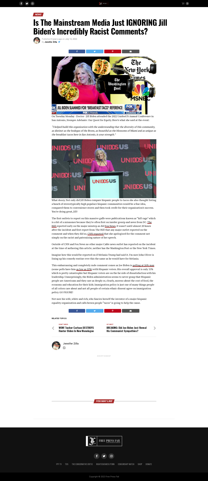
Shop (140, 464)
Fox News (110, 226)
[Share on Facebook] (77, 51)
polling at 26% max (143, 265)
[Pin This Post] (112, 51)
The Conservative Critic (82, 464)
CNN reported (96, 233)
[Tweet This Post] (94, 51)
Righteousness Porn (105, 464)
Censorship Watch (126, 464)
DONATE (149, 464)
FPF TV (59, 464)
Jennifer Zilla (51, 42)
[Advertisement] (104, 377)
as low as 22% (84, 269)
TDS (66, 464)
